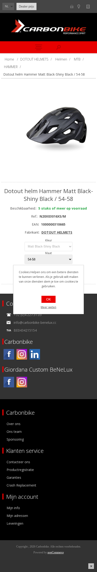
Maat (48, 253)
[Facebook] (9, 354)
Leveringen (15, 523)
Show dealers (81, 6)
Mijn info (13, 508)
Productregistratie (20, 469)
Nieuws (90, 6)
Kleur (48, 240)
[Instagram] (21, 354)
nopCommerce (56, 552)
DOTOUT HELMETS (56, 232)
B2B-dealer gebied (72, 6)
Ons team (14, 431)
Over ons (13, 424)
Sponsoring (15, 439)
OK (48, 299)
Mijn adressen (17, 515)
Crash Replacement (21, 485)
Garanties (14, 477)
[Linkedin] (34, 354)
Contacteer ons (18, 462)
